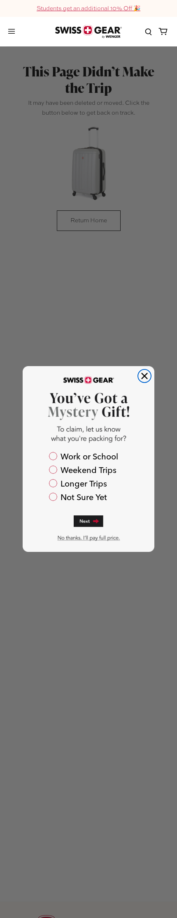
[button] (88, 520)
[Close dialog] (144, 376)
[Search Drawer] (148, 32)
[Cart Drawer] (163, 32)
